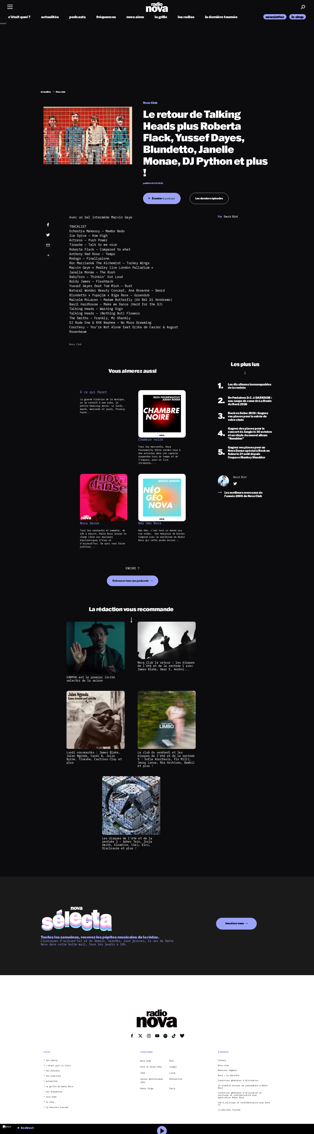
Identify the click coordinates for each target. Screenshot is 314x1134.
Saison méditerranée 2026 (151, 1081)
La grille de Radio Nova (59, 1086)
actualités (50, 17)
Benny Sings (146, 1088)
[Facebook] (53, 224)
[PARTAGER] (53, 234)
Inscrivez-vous (234, 923)
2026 (142, 1073)
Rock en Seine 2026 (151, 1067)
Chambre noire (150, 440)
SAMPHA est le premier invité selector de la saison (91, 678)
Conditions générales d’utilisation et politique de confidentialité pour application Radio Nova (240, 1095)
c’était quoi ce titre (58, 1065)
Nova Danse (89, 523)
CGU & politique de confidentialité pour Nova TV (244, 1104)
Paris (172, 1088)
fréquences (106, 17)
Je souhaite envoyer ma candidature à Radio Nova (242, 1086)
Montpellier (175, 1079)
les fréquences (54, 1092)
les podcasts (53, 1071)
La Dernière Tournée (229, 1110)
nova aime (135, 17)
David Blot (240, 477)
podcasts (77, 17)
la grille (161, 17)
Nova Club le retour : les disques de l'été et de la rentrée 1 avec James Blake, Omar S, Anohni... (166, 666)
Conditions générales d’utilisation (238, 1080)
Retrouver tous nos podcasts (130, 580)
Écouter (163, 198)
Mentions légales (227, 1070)
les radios (186, 17)
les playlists (53, 1076)
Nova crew (223, 1065)
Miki (171, 1061)
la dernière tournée (221, 17)
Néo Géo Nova (149, 523)
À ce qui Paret (93, 392)
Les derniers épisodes (209, 198)
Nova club (75, 344)
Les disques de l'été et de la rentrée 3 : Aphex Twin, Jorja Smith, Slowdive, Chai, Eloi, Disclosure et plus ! (127, 843)
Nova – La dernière (228, 1075)
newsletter (274, 17)
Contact (222, 1060)
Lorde (172, 1073)
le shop (297, 17)
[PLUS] (53, 255)
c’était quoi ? (19, 17)
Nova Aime (145, 1061)
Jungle (172, 1067)
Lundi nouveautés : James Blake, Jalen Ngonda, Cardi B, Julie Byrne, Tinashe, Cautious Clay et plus (94, 757)
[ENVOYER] (53, 244)
